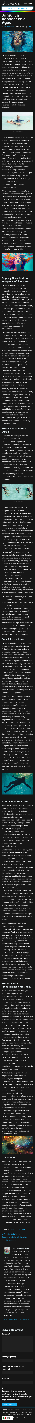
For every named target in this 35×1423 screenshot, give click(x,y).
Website (5, 1378)
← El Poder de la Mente (11, 1234)
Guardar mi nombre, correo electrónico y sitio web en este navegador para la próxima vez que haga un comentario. (17, 1395)
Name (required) (9, 1357)
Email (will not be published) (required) (13, 1367)
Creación (13, 1229)
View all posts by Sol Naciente (16, 1319)
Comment (6, 1334)
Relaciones (22, 1229)
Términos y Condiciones (25, 1418)
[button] (17, 8)
